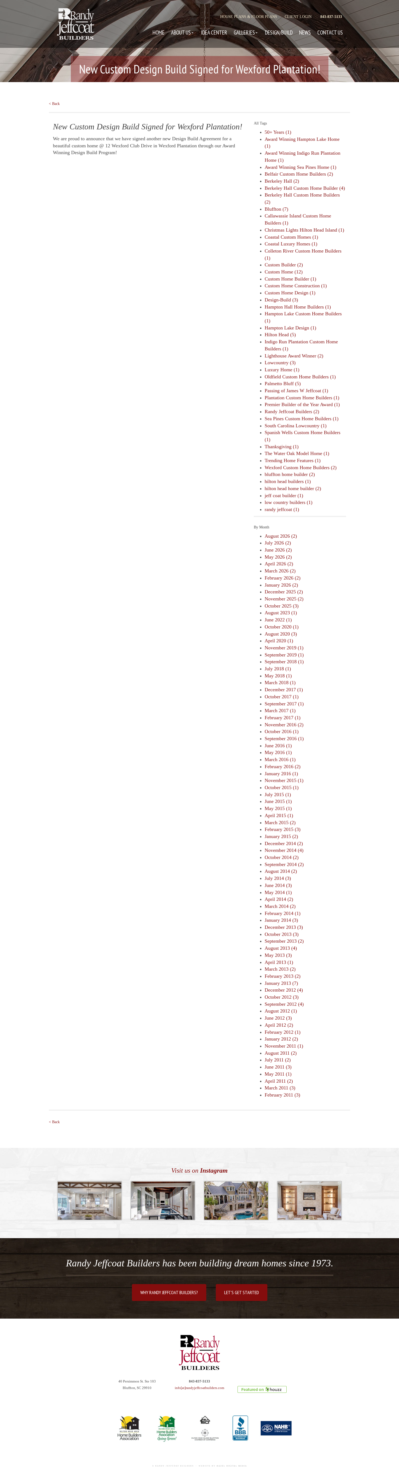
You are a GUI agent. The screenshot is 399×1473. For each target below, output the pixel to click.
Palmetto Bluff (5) (283, 383)
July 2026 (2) (278, 543)
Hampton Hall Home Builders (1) (298, 307)
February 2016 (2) (282, 766)
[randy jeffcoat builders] (199, 1352)
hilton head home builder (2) (293, 488)
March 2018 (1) (280, 682)
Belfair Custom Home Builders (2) (299, 174)
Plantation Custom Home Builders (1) (302, 397)
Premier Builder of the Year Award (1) (302, 404)
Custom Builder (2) (284, 264)
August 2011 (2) (281, 1053)
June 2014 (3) (278, 885)
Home (158, 32)
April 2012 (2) (279, 1025)
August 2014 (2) (281, 871)
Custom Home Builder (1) (290, 279)
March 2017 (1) (280, 710)
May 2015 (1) (278, 808)
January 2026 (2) (281, 585)
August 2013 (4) (281, 948)
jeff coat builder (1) (284, 495)
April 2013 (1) (279, 962)
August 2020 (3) (281, 634)
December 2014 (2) (284, 843)
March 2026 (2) (280, 571)
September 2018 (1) (284, 661)
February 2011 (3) (282, 1095)
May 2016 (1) (278, 752)
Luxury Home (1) (282, 369)
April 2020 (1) (279, 640)
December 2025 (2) (284, 591)
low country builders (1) (288, 502)
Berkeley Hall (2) (282, 181)
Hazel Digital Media (232, 1466)
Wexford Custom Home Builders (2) (301, 467)
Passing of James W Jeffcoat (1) (296, 390)
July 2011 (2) (278, 1060)
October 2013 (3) (282, 934)
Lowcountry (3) (280, 362)
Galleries (244, 32)
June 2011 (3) (278, 1067)
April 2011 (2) (279, 1081)
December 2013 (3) (284, 927)
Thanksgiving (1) (282, 446)
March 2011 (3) (280, 1088)
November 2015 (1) (284, 780)
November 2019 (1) (284, 647)
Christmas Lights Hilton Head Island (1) (304, 230)
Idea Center (214, 32)
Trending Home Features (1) (293, 460)
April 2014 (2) (279, 899)
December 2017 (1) (284, 689)
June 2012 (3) (278, 1018)
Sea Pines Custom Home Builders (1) (301, 418)
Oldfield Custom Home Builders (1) (300, 376)
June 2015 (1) (278, 801)
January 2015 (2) (281, 836)
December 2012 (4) (284, 990)
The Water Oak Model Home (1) (297, 453)
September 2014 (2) (284, 864)
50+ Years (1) (278, 132)
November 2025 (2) (284, 599)
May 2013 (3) (278, 955)
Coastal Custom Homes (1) (291, 237)
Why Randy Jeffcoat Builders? (169, 1292)
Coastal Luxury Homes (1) (291, 244)
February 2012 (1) (282, 1032)
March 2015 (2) (280, 822)
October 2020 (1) (282, 627)
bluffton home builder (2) (290, 474)
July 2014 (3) (278, 878)
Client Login (298, 17)
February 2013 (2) (282, 976)
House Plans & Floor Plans (248, 17)
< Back (54, 104)
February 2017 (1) (282, 717)
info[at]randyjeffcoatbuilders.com (199, 1388)
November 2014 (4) (284, 850)
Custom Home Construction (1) (296, 285)
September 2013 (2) (284, 941)
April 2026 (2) (279, 563)
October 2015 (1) (282, 787)
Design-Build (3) (281, 300)
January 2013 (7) (281, 983)
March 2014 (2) (280, 906)
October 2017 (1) (282, 696)
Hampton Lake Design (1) (290, 328)
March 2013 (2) (280, 969)
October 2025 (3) (282, 606)
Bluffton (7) (276, 209)
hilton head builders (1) (288, 481)
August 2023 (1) (281, 612)
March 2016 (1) (280, 759)
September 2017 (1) (284, 703)
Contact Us (330, 32)
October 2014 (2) (282, 857)
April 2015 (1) (279, 815)
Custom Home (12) (284, 272)
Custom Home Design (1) (290, 292)
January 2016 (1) (281, 773)
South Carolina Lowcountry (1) (296, 425)
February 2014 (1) (282, 913)
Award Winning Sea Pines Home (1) (300, 167)
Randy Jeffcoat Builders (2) (292, 411)
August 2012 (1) (281, 1011)
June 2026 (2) (278, 550)
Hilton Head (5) (280, 334)
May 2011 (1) (278, 1074)
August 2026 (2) (281, 536)
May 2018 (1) (278, 675)
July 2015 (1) (278, 794)
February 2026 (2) (282, 578)
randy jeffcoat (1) (282, 509)
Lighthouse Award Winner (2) (294, 356)
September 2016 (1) (284, 738)
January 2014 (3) (281, 920)
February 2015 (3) (282, 829)
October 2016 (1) (282, 731)
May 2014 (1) (278, 892)
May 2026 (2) (278, 557)
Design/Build (279, 32)
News (305, 32)
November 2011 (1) (284, 1046)
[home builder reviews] (262, 1389)
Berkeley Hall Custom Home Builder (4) (305, 188)
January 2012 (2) (281, 1039)
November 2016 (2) (284, 724)
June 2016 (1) (278, 745)
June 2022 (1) (278, 619)
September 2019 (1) (284, 655)
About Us (181, 32)
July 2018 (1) (278, 668)
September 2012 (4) (284, 1004)
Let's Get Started (241, 1292)
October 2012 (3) (282, 997)
